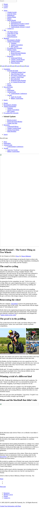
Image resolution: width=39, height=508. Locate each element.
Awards (6, 148)
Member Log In (8, 494)
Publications (7, 143)
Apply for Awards (12, 150)
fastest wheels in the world (8, 315)
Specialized (14, 303)
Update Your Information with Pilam (10, 506)
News (5, 141)
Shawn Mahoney (26, 256)
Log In (6, 7)
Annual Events (8, 145)
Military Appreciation (13, 151)
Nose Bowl (3, 456)
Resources (7, 493)
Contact (6, 6)
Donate (6, 4)
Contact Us (7, 498)
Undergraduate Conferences (15, 146)
